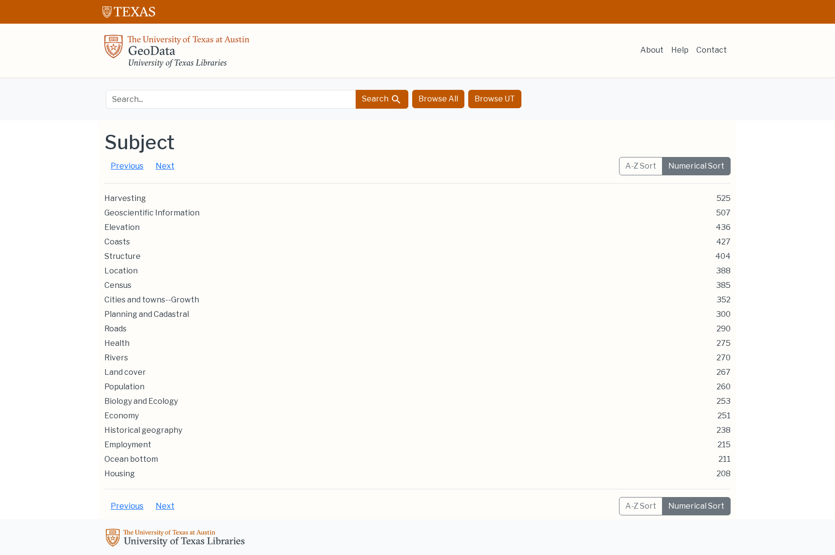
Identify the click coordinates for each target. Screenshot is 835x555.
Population (124, 386)
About (651, 50)
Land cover (125, 372)
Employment (127, 444)
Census (117, 285)
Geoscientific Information (152, 212)
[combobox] (231, 99)
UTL (176, 539)
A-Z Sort (640, 166)
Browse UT (495, 98)
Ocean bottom (131, 459)
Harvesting (125, 198)
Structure (122, 256)
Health (117, 343)
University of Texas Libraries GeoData (176, 54)
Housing (119, 473)
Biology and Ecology (141, 401)
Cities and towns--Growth (151, 299)
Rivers (116, 357)
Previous (127, 166)
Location (121, 270)
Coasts (117, 241)
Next (165, 166)
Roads (115, 328)
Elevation (122, 227)
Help (680, 50)
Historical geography (143, 430)
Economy (121, 415)
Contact (711, 50)
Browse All (438, 98)
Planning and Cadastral (146, 314)
